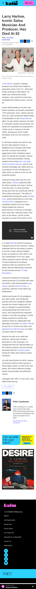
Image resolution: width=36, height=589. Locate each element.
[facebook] (6, 551)
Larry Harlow (7, 84)
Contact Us (7, 541)
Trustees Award (23, 350)
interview (13, 243)
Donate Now (8, 524)
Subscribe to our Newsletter (13, 537)
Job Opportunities (9, 520)
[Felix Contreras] (6, 405)
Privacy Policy (8, 528)
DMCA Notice (8, 545)
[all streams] (33, 586)
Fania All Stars (21, 286)
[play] (3, 586)
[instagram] (6, 555)
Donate (29, 3)
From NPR (8, 387)
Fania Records (26, 118)
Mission (6, 516)
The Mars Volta (25, 324)
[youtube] (6, 563)
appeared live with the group (13, 329)
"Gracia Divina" (8, 202)
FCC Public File (9, 533)
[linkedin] (6, 559)
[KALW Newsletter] (18, 440)
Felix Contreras (7, 39)
